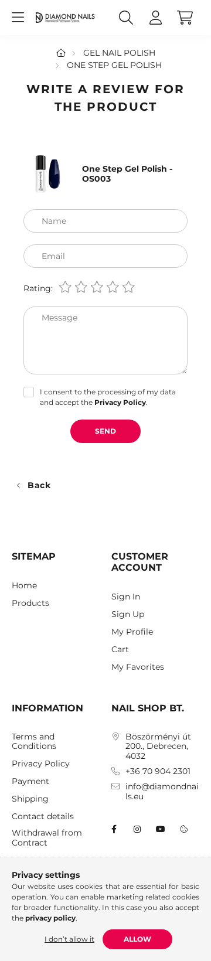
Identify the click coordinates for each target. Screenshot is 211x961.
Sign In (125, 597)
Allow (137, 939)
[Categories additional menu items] (17, 17)
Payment (30, 781)
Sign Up (127, 614)
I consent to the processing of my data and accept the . (108, 397)
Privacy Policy (41, 764)
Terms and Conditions (34, 742)
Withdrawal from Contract (47, 838)
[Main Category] (61, 52)
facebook (113, 829)
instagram (137, 829)
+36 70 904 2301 (157, 771)
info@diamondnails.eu (162, 792)
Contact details (43, 817)
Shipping (30, 799)
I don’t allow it (69, 939)
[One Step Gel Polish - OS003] (46, 173)
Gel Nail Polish (119, 52)
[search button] (126, 17)
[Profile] (155, 17)
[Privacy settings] (184, 829)
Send (105, 431)
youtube (160, 829)
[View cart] (184, 17)
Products (30, 603)
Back (39, 485)
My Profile (132, 632)
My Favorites (137, 667)
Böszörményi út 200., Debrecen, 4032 (158, 746)
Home (24, 586)
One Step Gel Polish (114, 65)
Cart (120, 650)
